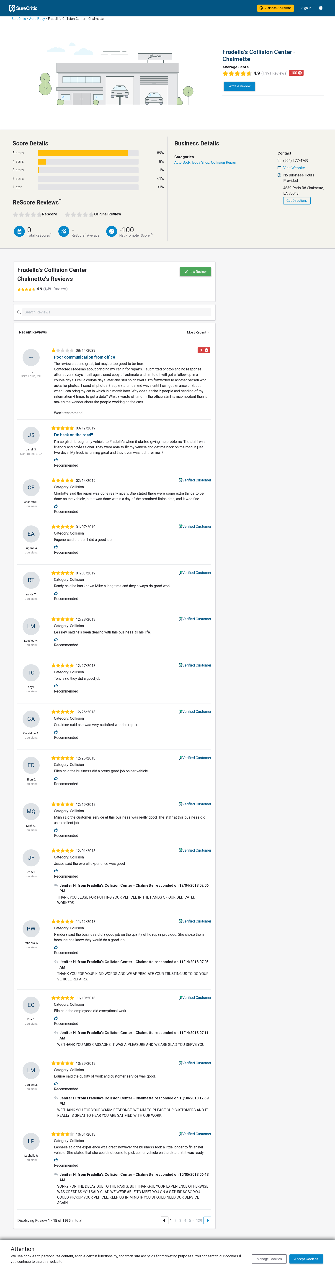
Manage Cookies (269, 1259)
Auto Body (37, 19)
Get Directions (296, 201)
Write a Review (239, 86)
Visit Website (294, 168)
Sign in (306, 8)
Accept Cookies (306, 1259)
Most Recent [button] (197, 332)
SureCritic (19, 19)
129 (199, 1220)
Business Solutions (277, 8)
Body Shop (200, 162)
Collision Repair (223, 162)
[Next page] (207, 1220)
